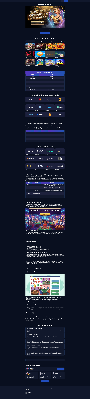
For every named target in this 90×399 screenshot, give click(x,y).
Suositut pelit (29, 41)
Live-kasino (39, 41)
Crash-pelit (49, 41)
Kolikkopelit (59, 41)
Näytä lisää (45, 381)
